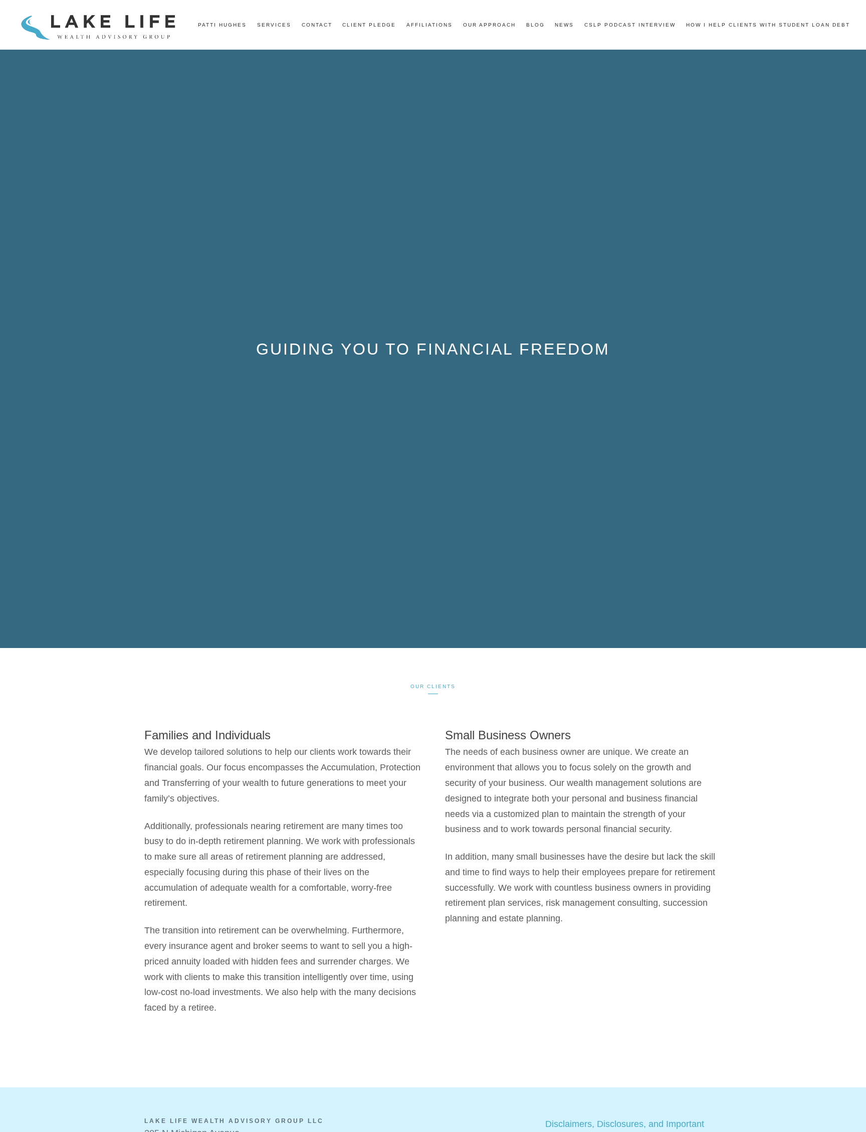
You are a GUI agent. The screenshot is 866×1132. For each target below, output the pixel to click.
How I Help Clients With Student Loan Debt (768, 25)
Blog (535, 25)
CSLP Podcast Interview (630, 25)
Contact (317, 25)
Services (274, 25)
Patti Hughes (222, 25)
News (564, 25)
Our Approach (489, 25)
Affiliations (429, 25)
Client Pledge (369, 25)
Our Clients (433, 686)
